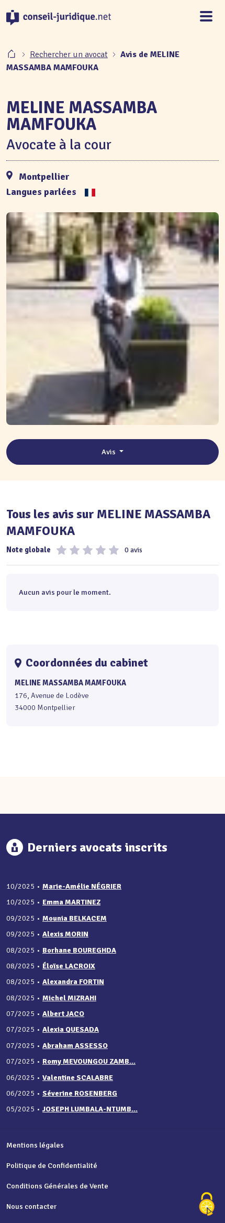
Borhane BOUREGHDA (79, 950)
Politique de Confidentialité (51, 1165)
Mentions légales (35, 1145)
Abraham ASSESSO (75, 1045)
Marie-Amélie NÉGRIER (81, 886)
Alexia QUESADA (70, 1029)
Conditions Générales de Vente (57, 1186)
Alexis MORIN (65, 934)
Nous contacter (31, 1206)
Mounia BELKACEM (74, 918)
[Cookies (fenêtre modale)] (206, 1205)
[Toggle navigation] (206, 17)
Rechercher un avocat (69, 54)
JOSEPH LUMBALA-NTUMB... (90, 1109)
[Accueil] (12, 54)
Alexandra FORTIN (73, 981)
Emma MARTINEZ (71, 902)
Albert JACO (63, 1013)
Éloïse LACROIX (68, 966)
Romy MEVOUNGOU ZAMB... (89, 1061)
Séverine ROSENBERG (79, 1093)
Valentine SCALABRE (77, 1077)
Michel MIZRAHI (69, 997)
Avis (109, 451)
